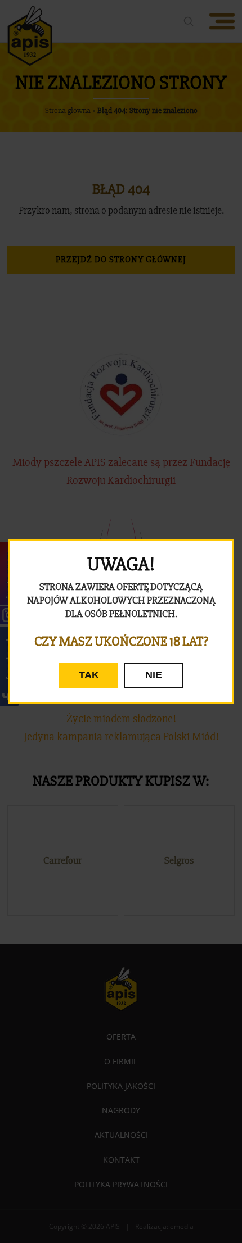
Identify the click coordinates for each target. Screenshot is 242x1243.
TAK (89, 675)
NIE (153, 675)
